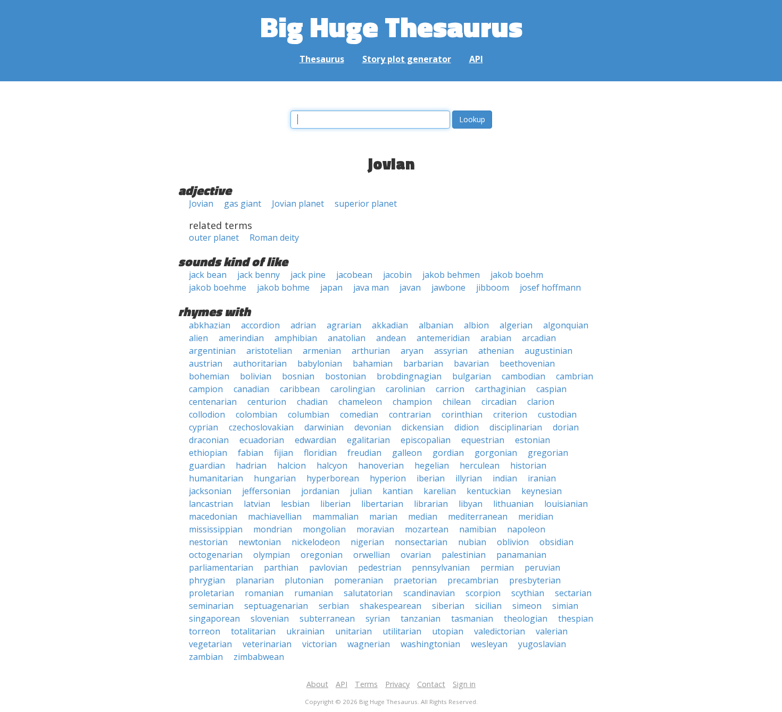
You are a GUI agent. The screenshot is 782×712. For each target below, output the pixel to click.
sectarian (573, 593)
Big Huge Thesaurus (391, 26)
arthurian (371, 351)
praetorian (415, 580)
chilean (457, 402)
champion (412, 402)
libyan (470, 504)
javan (410, 287)
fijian (283, 453)
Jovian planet (298, 203)
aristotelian (269, 351)
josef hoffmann (550, 287)
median (422, 516)
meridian (535, 516)
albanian (436, 325)
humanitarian (216, 478)
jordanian (320, 491)
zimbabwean (259, 657)
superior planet (366, 203)
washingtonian (430, 644)
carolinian (405, 389)
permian (497, 567)
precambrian (472, 580)
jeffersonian (266, 491)
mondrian (272, 529)
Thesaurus (322, 59)
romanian (264, 593)
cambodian (523, 376)
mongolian (324, 529)
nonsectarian (421, 542)
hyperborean (332, 478)
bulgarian (471, 376)
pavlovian (328, 567)
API (476, 59)
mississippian (216, 529)
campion (206, 389)
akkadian (390, 325)
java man (371, 287)
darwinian (324, 427)
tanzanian (420, 618)
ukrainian (305, 631)
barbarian (423, 363)
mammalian (335, 516)
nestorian (208, 542)
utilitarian (401, 631)
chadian (312, 402)
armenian (322, 351)
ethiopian (208, 453)
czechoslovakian (261, 427)
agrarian (344, 325)
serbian (334, 606)
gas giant (242, 203)
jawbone (448, 287)
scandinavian (429, 593)
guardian (207, 465)
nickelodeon (316, 542)
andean (391, 338)
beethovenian (527, 363)
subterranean (327, 618)
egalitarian (368, 440)
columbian (308, 414)
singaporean (214, 618)
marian (383, 516)
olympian (271, 555)
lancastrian (211, 504)
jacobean (354, 275)
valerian (552, 631)
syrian (377, 618)
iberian (431, 478)
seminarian (211, 606)
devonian (372, 427)
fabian (250, 453)
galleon (407, 453)
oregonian (322, 555)
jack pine (308, 275)
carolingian (352, 389)
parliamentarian (221, 567)
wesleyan (489, 644)
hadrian (251, 465)
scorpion (483, 593)
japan (331, 287)
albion (476, 325)
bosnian (298, 376)
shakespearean (390, 606)
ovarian (416, 555)
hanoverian (381, 465)
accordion (260, 325)
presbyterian (535, 580)
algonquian (565, 325)
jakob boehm (516, 275)
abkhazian (209, 325)
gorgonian (496, 453)
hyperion (388, 478)
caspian (551, 389)
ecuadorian (261, 440)
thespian (575, 618)
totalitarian (253, 631)
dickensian (423, 427)
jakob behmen (451, 275)
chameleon (360, 402)
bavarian (471, 363)
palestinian (464, 555)
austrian (205, 363)
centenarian (213, 402)
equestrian (482, 440)
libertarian (382, 504)
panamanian (521, 555)
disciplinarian (515, 427)
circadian (499, 402)
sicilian (488, 606)
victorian (319, 644)
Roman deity (274, 237)
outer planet (214, 237)
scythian (527, 593)
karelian (439, 491)
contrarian (410, 414)
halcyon (332, 465)
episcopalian (426, 440)
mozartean (426, 529)
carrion (450, 389)
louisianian (566, 504)
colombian (256, 414)
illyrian (468, 478)
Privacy (397, 684)
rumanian (313, 593)
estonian (532, 440)
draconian (209, 440)
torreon (204, 631)
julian (361, 491)
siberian (448, 606)
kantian (397, 491)
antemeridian (443, 338)
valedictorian (499, 631)
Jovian (201, 203)
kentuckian (489, 491)
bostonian (345, 376)
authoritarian (260, 363)
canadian (251, 389)
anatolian (346, 338)
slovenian (270, 618)
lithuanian (513, 504)
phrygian (207, 580)
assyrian (451, 351)
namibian (477, 529)
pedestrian (379, 567)
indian (505, 478)
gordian (448, 453)
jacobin (397, 275)
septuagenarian (276, 606)
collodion (207, 414)
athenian (496, 351)
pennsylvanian (441, 567)
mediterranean (478, 516)
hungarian (275, 478)
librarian (431, 504)
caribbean (300, 389)
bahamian (373, 363)
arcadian (539, 338)
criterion (510, 414)
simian (565, 606)
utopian (447, 631)
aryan (412, 351)
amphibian (295, 338)
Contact (431, 684)
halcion (291, 465)
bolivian (255, 376)
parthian (281, 567)
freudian (364, 453)
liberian (335, 504)
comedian (359, 414)
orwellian (371, 555)
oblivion (513, 542)
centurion (266, 402)
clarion (540, 402)
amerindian (241, 338)
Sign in (464, 684)
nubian (472, 542)
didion (466, 427)
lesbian (295, 504)
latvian (257, 504)
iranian (542, 478)
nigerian (367, 542)
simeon (527, 606)
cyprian (203, 427)
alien (198, 338)
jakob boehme (217, 287)
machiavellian (275, 516)
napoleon (526, 529)
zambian (206, 657)
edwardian (315, 440)
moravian (375, 529)
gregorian (548, 453)
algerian (516, 325)
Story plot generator (406, 59)
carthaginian (500, 389)
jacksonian (210, 491)
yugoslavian (542, 644)
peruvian (542, 567)
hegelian (431, 465)
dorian (566, 427)
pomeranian (358, 580)
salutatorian (368, 593)
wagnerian (368, 644)
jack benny (258, 275)
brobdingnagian (409, 376)
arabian (495, 338)
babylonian (319, 363)
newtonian (259, 542)
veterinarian (267, 644)
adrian (303, 325)
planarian (255, 580)
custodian (557, 414)
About (317, 684)
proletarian (211, 593)
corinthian (462, 414)
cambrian (574, 376)
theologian (525, 618)
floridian (320, 453)
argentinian (212, 351)
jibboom (492, 287)
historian (528, 465)
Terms (366, 684)
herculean (480, 465)
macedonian (213, 516)
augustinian (548, 351)
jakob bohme (283, 287)
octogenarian (216, 555)
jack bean (208, 275)
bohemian (209, 376)
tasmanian (472, 618)
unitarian (353, 631)
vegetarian (210, 644)
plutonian (304, 580)
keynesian (541, 491)
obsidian (556, 542)
